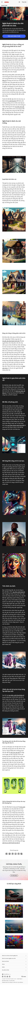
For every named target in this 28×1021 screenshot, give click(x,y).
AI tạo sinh (22, 807)
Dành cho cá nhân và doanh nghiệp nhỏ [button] (10, 955)
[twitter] (7, 976)
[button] (19, 2)
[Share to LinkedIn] (12, 854)
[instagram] (5, 976)
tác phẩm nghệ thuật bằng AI (16, 695)
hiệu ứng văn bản (15, 752)
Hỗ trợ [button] (3, 964)
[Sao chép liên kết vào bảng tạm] (21, 854)
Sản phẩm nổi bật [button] (5, 970)
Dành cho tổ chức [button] (5, 961)
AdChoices (21, 982)
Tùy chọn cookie (11, 980)
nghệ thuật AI (12, 101)
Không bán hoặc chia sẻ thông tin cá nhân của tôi (10, 982)
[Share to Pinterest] (15, 854)
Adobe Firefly (4, 5)
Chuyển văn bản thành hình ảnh (11, 341)
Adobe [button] (3, 967)
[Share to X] (9, 854)
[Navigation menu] (2, 2)
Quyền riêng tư (19, 978)
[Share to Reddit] (18, 854)
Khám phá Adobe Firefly (14, 36)
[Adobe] (6, 2)
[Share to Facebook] (6, 854)
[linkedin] (9, 976)
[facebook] (2, 976)
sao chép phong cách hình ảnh (16, 425)
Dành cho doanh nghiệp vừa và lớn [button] (9, 958)
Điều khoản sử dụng (5, 980)
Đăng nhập (24, 2)
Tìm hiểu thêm (14, 875)
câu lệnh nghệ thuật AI (19, 592)
